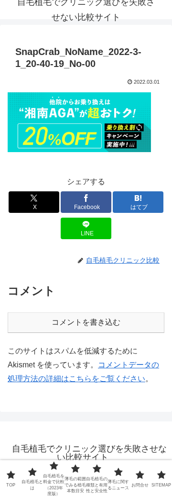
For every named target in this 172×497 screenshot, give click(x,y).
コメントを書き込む (86, 322)
